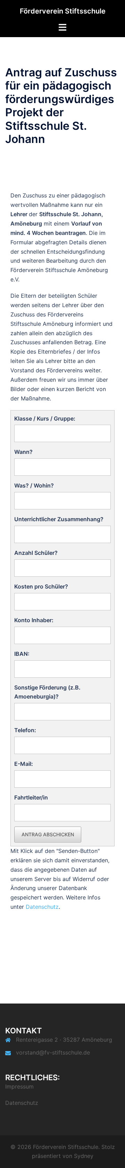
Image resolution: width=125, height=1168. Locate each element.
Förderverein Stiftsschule (63, 11)
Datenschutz (42, 906)
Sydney (83, 1155)
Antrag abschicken (48, 834)
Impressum (19, 1086)
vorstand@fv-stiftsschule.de (53, 1052)
